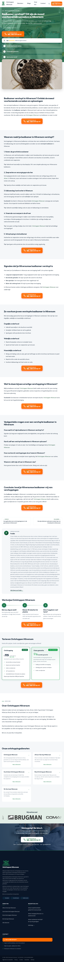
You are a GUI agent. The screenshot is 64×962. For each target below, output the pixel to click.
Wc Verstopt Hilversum (8, 919)
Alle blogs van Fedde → (16, 590)
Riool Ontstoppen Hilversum (9, 915)
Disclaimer (27, 959)
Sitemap (32, 959)
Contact (43, 3)
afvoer (6, 178)
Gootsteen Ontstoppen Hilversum (11, 911)
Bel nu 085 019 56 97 (11, 939)
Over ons (35, 3)
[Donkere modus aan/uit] (49, 3)
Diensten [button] (20, 3)
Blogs (29, 3)
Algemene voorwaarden (7, 959)
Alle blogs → (31, 925)
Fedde (8, 28)
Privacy (16, 959)
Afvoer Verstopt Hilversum (9, 908)
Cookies (21, 959)
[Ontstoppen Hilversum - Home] (3, 3)
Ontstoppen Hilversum (10, 3)
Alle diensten (5, 923)
